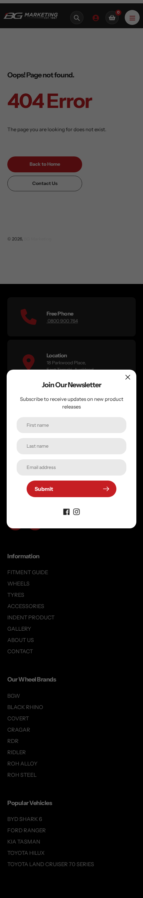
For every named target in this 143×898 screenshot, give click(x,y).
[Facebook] (66, 511)
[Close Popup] (128, 377)
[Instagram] (76, 511)
